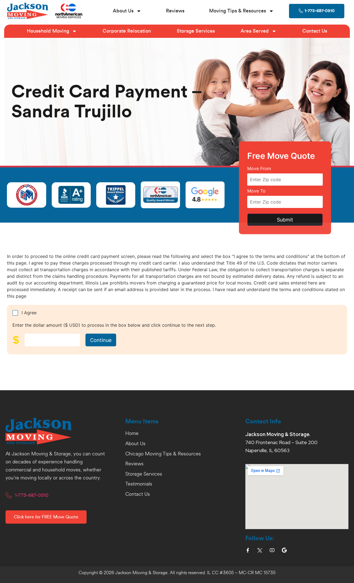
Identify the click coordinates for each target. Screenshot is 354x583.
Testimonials (138, 484)
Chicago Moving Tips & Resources (163, 454)
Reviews (175, 10)
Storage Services (196, 30)
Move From (259, 168)
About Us (123, 10)
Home (132, 434)
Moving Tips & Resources (237, 10)
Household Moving (48, 30)
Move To (256, 191)
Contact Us (314, 30)
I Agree (29, 312)
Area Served (255, 30)
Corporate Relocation (127, 30)
